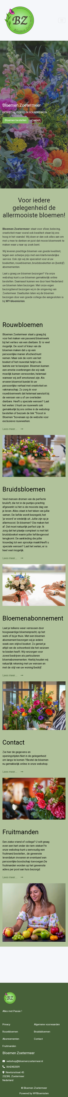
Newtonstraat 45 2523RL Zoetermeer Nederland (13, 1076)
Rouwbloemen (10, 1031)
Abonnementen (10, 1038)
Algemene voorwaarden (47, 1024)
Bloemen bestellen (15, 120)
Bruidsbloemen (42, 1031)
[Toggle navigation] (61, 20)
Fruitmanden (9, 1046)
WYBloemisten (41, 1093)
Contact (36, 120)
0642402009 (13, 1066)
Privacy (6, 1024)
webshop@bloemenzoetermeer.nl (24, 1061)
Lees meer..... (10, 429)
